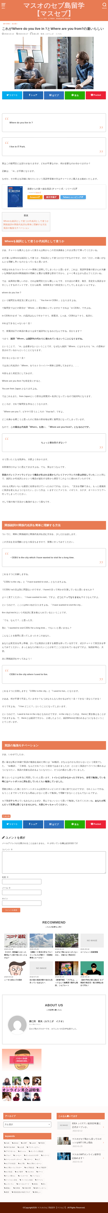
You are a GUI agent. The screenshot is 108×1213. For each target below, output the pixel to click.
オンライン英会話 (37, 1151)
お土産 (21, 1147)
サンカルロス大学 (32, 1155)
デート (40, 1172)
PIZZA (42, 1143)
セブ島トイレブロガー (14, 1168)
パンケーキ (24, 1176)
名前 (5, 877)
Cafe (7, 1143)
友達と (36, 1184)
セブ (38, 1159)
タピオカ (30, 1172)
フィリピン (36, 1176)
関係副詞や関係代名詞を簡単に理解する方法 (25, 224)
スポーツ (29, 1159)
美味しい (38, 1192)
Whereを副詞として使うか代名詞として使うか (26, 221)
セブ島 (22, 1163)
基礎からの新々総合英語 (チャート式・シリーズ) (51, 189)
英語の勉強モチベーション (16, 228)
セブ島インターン (35, 1163)
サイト (5, 899)
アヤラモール (10, 1151)
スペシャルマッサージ (14, 1159)
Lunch (33, 1143)
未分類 (7, 816)
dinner (16, 1143)
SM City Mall (10, 1147)
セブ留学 (20, 1172)
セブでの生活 (10, 1163)
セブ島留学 (42, 1168)
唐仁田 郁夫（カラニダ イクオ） (47, 1021)
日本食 (17, 1188)
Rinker (37, 192)
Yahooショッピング (72, 197)
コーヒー (18, 1155)
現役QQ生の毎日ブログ (22, 1192)
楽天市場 (50, 197)
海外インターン (40, 1188)
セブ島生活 (30, 1168)
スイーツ (46, 1155)
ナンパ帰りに (10, 1176)
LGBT (25, 1143)
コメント (7, 849)
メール (6, 888)
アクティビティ (34, 1147)
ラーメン (40, 1180)
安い (44, 1184)
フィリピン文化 (11, 1180)
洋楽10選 (27, 1188)
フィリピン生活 (27, 1180)
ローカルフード (23, 1184)
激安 (7, 1192)
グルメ (8, 1155)
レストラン (10, 1184)
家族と (8, 1188)
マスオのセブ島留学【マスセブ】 (54, 9)
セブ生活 (9, 1172)
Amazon (34, 197)
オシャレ (23, 1151)
